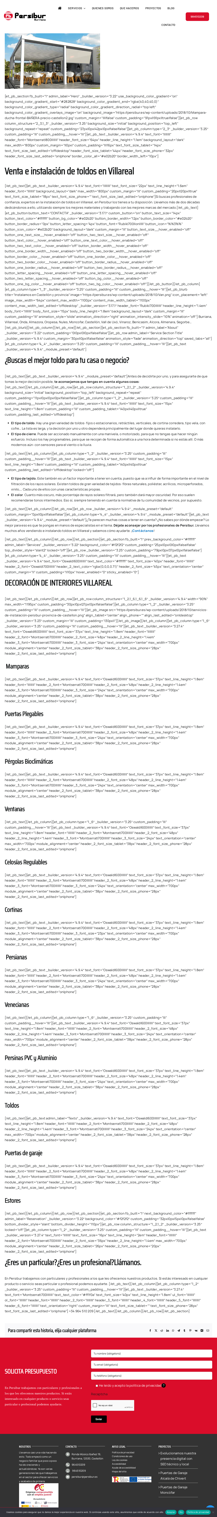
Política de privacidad (198, 1512)
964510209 (78, 1464)
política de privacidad (145, 1385)
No (181, 1512)
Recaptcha (99, 1394)
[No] (213, 1512)
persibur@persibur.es (84, 1476)
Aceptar (171, 1512)
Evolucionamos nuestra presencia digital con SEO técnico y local (178, 1458)
